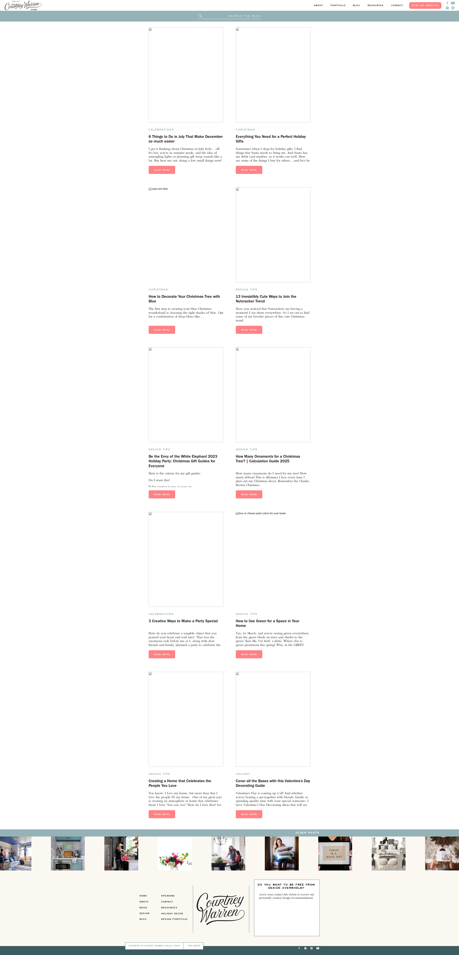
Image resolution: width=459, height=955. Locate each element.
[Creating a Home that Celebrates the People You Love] (186, 719)
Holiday (243, 773)
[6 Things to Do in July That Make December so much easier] (186, 74)
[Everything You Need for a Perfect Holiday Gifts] (273, 74)
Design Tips (246, 289)
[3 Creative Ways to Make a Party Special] (186, 559)
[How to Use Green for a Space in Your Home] (273, 559)
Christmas (245, 129)
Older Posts (307, 832)
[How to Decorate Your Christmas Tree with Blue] (186, 234)
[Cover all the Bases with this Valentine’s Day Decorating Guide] (273, 719)
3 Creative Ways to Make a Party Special (183, 622)
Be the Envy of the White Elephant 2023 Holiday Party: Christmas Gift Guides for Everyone (183, 461)
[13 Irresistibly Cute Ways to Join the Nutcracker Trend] (273, 234)
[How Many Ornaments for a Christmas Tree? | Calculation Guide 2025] (273, 394)
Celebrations (161, 129)
